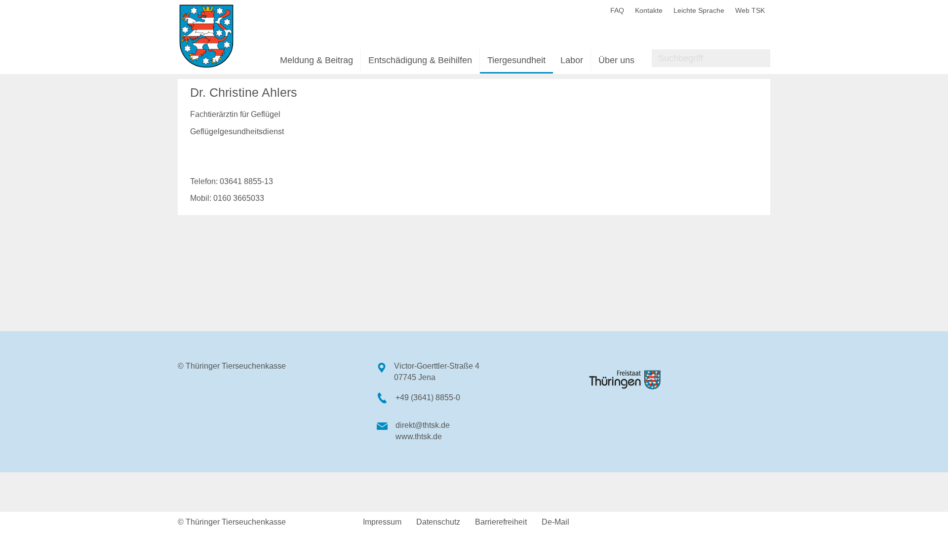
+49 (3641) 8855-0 (427, 397)
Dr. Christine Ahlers (243, 92)
